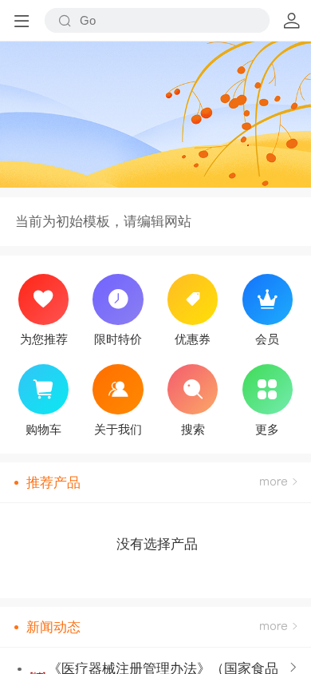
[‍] (278, 482)
